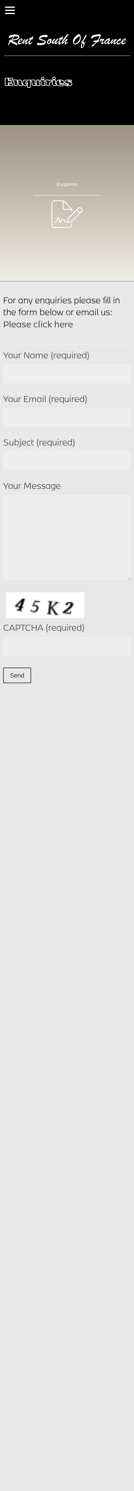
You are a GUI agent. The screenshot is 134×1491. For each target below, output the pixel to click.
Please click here (38, 324)
